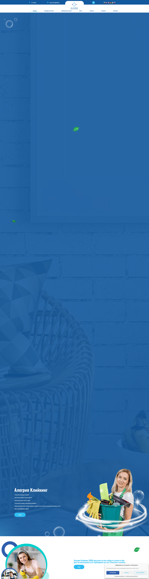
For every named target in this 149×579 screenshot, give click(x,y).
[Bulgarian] (105, 2)
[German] (111, 2)
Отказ (126, 572)
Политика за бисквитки (119, 576)
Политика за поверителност (131, 576)
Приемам (113, 572)
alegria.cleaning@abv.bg (54, 2)
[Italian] (113, 2)
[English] (107, 2)
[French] (109, 2)
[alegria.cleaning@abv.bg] (47, 2)
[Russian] (115, 2)
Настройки (140, 572)
